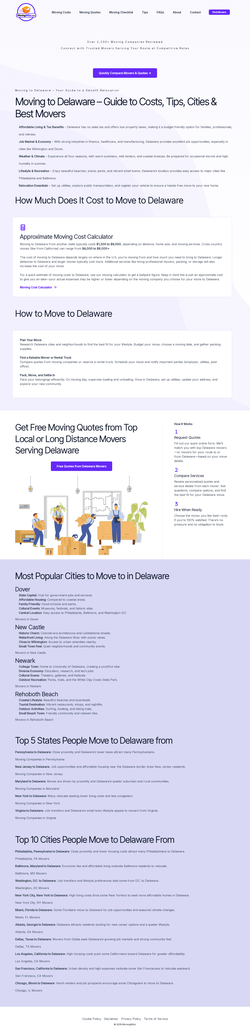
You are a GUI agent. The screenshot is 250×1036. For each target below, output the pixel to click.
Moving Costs (61, 12)
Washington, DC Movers (32, 888)
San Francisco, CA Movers (34, 976)
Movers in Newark (28, 686)
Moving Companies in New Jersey (39, 774)
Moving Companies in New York (37, 803)
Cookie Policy (91, 1019)
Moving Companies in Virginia (35, 818)
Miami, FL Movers (27, 917)
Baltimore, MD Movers (31, 873)
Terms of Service (156, 1019)
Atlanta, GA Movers (29, 932)
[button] (219, 12)
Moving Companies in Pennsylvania (39, 759)
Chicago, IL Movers (28, 990)
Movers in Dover (27, 619)
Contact (195, 12)
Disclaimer (111, 1019)
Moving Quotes (89, 12)
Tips (145, 12)
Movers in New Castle (30, 652)
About (177, 12)
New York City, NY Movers (34, 902)
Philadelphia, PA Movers (32, 859)
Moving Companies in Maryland (37, 788)
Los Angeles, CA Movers (32, 961)
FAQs (160, 12)
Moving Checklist (121, 12)
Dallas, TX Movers (28, 946)
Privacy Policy (131, 1019)
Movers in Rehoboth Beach (34, 719)
